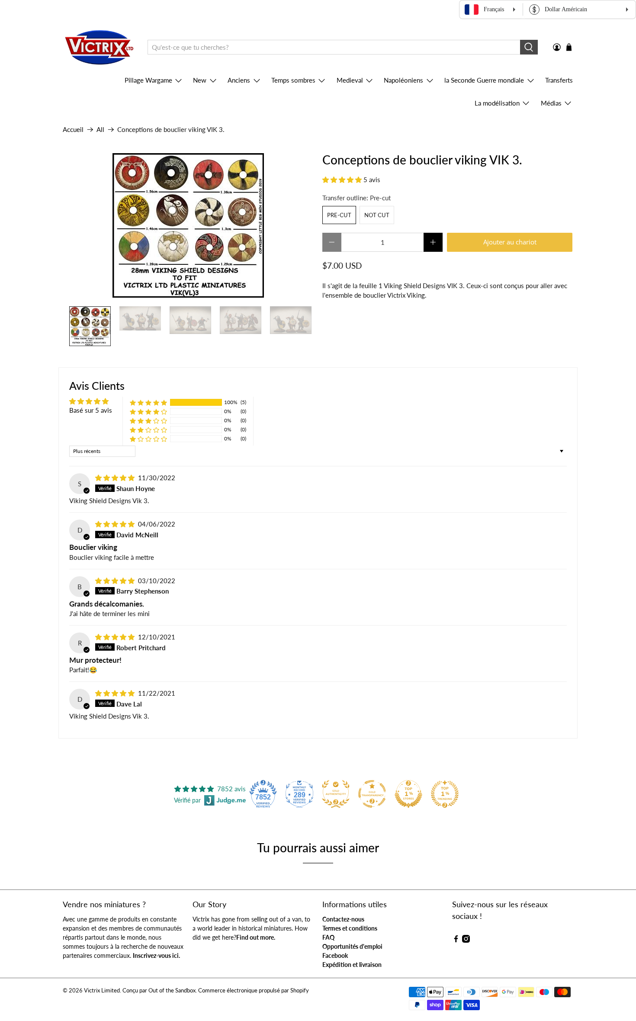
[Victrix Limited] (99, 47)
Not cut (376, 215)
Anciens (239, 80)
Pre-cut (339, 215)
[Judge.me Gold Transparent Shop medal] (372, 794)
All (100, 129)
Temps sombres (293, 80)
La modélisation (497, 103)
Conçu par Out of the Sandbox (159, 990)
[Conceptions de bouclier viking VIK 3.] (188, 225)
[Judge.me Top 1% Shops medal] (408, 794)
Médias (551, 103)
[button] (342, 179)
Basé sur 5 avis (90, 410)
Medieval (350, 80)
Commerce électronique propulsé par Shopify (253, 990)
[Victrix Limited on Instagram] (466, 940)
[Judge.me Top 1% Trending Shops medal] (445, 794)
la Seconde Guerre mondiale (484, 80)
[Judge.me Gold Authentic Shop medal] (336, 794)
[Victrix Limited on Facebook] (456, 940)
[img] (115, 478)
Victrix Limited (102, 990)
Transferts (559, 80)
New (199, 80)
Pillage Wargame (148, 80)
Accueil (73, 129)
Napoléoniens (403, 80)
